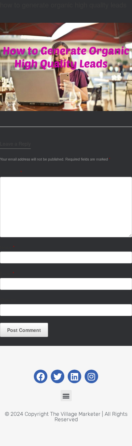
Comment (11, 172)
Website (8, 300)
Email (7, 273)
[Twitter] (57, 376)
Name (7, 247)
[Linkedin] (74, 376)
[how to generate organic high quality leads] (66, 109)
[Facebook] (40, 376)
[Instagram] (91, 376)
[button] (66, 395)
